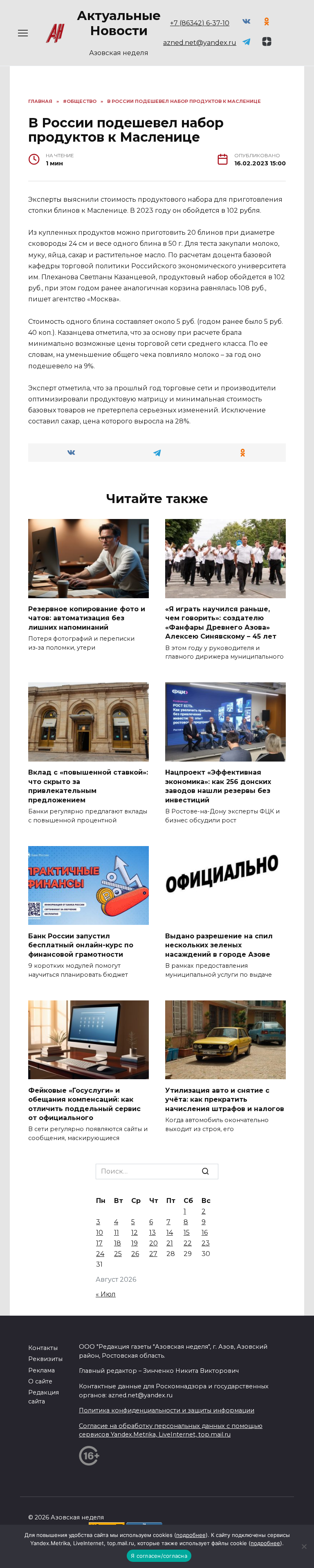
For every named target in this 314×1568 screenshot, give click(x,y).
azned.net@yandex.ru (199, 43)
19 (134, 1243)
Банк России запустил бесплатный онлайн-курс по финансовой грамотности (80, 945)
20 (153, 1243)
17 (99, 1243)
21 (169, 1243)
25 (118, 1254)
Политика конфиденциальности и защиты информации (166, 1410)
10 (99, 1232)
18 (117, 1243)
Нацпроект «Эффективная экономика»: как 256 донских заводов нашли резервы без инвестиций (218, 786)
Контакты (43, 1348)
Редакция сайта (43, 1397)
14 (169, 1232)
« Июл (106, 1294)
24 (100, 1254)
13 (152, 1232)
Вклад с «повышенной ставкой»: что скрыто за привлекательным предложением (88, 786)
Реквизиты (45, 1359)
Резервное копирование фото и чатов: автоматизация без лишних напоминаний (86, 618)
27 (153, 1254)
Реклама (41, 1370)
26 (135, 1254)
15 (187, 1232)
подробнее (191, 1535)
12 (134, 1232)
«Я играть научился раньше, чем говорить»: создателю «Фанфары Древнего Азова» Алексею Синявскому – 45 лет (220, 622)
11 (116, 1232)
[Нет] (304, 1546)
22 (188, 1243)
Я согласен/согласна (159, 1555)
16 (205, 1232)
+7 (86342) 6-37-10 (199, 23)
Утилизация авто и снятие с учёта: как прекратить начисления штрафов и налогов (224, 1099)
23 (206, 1243)
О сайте (40, 1381)
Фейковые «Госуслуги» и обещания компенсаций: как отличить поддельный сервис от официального (84, 1103)
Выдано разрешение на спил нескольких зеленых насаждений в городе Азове (219, 945)
